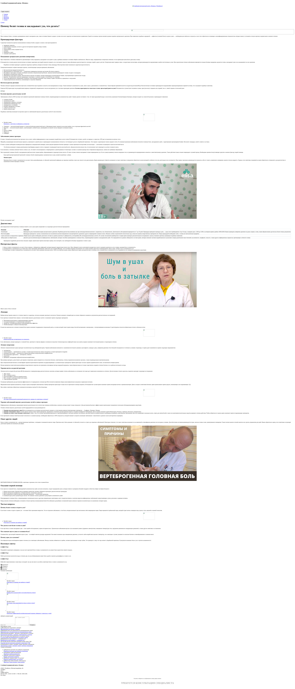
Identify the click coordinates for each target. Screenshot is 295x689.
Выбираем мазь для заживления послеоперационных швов (16, 632)
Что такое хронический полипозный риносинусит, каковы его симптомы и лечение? (26, 399)
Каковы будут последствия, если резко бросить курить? (21, 592)
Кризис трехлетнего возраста (11, 656)
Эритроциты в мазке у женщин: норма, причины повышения (17, 645)
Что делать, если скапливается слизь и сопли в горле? (21, 603)
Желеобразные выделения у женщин (10, 629)
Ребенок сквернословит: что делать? (13, 659)
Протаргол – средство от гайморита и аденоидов (16, 123)
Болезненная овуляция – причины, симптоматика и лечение (16, 634)
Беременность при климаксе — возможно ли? (13, 640)
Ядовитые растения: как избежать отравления (16, 651)
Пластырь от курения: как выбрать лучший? (15, 522)
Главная (6, 14)
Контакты (6, 17)
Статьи (5, 19)
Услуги (5, 15)
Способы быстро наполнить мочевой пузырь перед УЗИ (15, 643)
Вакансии (6, 18)
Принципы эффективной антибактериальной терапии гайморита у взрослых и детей (29, 613)
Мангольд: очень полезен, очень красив (14, 662)
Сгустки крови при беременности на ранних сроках (14, 637)
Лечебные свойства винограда (12, 654)
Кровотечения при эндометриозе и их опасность (16, 339)
